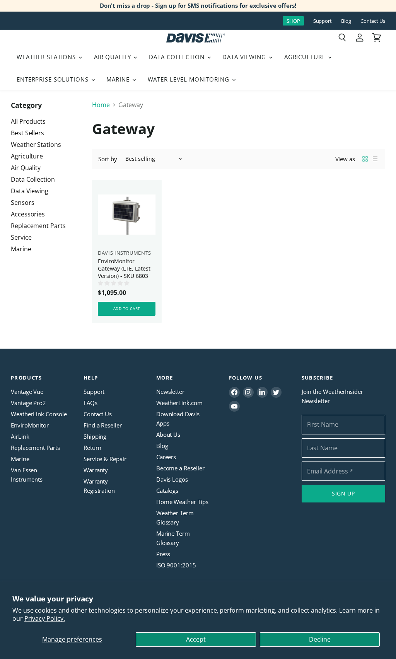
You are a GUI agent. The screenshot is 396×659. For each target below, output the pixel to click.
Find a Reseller (103, 425)
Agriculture (306, 57)
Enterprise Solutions (53, 79)
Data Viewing (245, 57)
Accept (196, 639)
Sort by (107, 159)
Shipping (95, 436)
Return (92, 447)
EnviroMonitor (30, 425)
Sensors (22, 202)
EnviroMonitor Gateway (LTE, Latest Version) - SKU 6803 (124, 268)
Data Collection (177, 57)
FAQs (90, 403)
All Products (28, 121)
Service (21, 237)
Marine (118, 79)
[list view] (375, 159)
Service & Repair (105, 459)
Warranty (96, 470)
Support (322, 21)
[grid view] (365, 159)
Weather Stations (47, 57)
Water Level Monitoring (189, 79)
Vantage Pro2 (28, 403)
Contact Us (372, 21)
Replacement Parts (38, 225)
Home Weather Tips (182, 502)
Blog (346, 21)
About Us (168, 434)
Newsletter (170, 391)
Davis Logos (172, 479)
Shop (293, 20)
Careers (166, 457)
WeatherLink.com (179, 403)
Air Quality (113, 57)
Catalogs (167, 490)
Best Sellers (27, 133)
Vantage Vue (27, 391)
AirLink (20, 436)
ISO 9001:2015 (176, 565)
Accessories (28, 214)
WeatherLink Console (39, 414)
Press (163, 554)
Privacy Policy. (44, 618)
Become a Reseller (180, 468)
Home (101, 104)
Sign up (343, 493)
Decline (320, 639)
